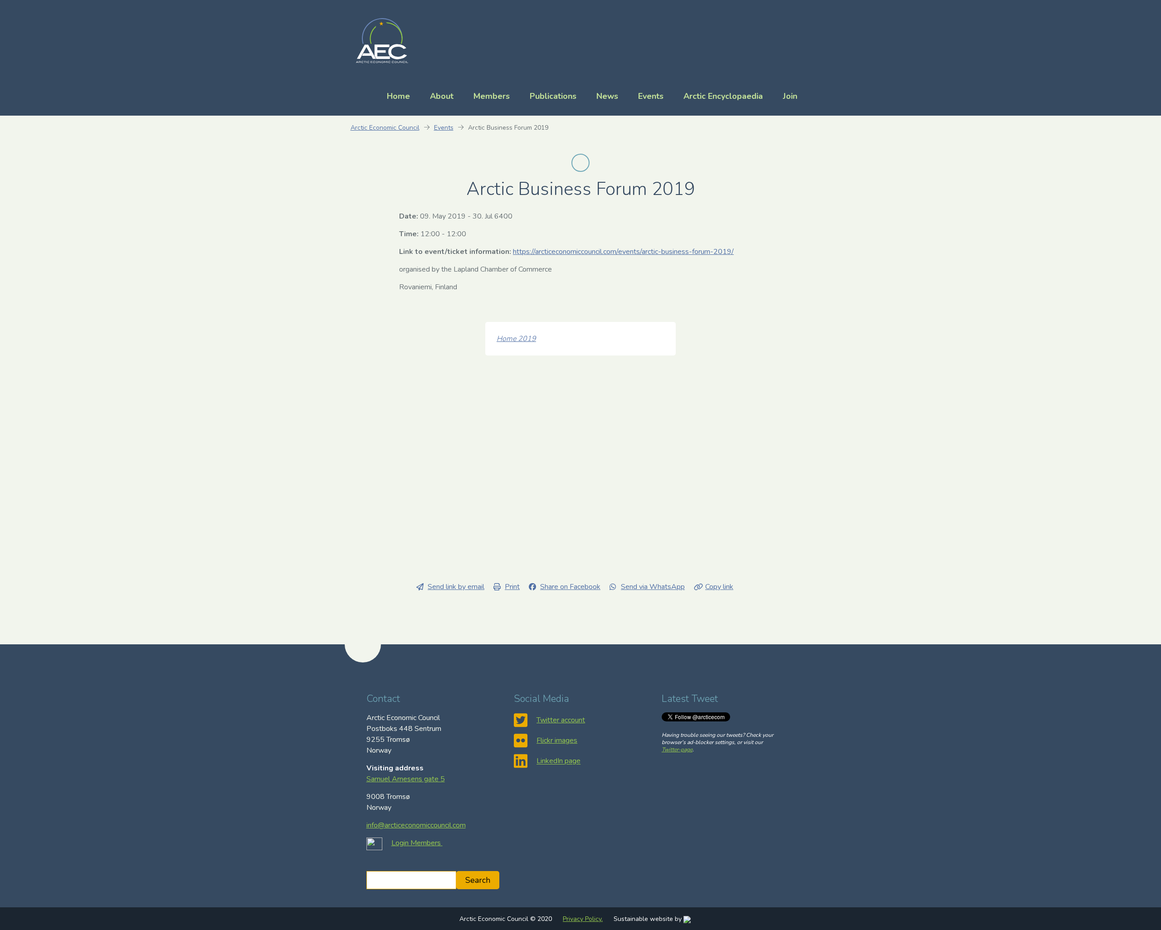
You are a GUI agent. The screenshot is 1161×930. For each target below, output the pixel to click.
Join (790, 96)
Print (512, 587)
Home (398, 96)
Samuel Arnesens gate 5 (405, 779)
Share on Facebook (570, 587)
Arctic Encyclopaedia (723, 96)
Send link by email (456, 587)
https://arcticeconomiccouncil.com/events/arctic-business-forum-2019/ (623, 252)
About (442, 96)
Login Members (417, 843)
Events (650, 96)
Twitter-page (677, 749)
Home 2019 (516, 339)
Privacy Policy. (583, 919)
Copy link (719, 587)
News (607, 96)
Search (477, 880)
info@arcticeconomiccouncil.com (416, 825)
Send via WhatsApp (653, 587)
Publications (553, 96)
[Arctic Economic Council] (382, 40)
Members (491, 96)
